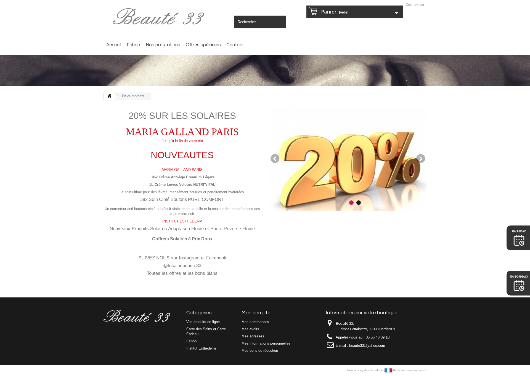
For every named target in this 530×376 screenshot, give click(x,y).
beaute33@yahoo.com (367, 345)
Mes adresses (253, 336)
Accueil (113, 44)
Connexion (415, 4)
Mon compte (256, 312)
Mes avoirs (250, 329)
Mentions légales (358, 370)
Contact (235, 44)
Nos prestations (163, 44)
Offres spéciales (203, 44)
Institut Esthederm (201, 348)
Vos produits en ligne (203, 322)
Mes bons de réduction (260, 350)
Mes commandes (255, 322)
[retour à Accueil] (109, 96)
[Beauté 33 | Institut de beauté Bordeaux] (160, 17)
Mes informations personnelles (266, 343)
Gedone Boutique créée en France (399, 370)
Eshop (133, 44)
